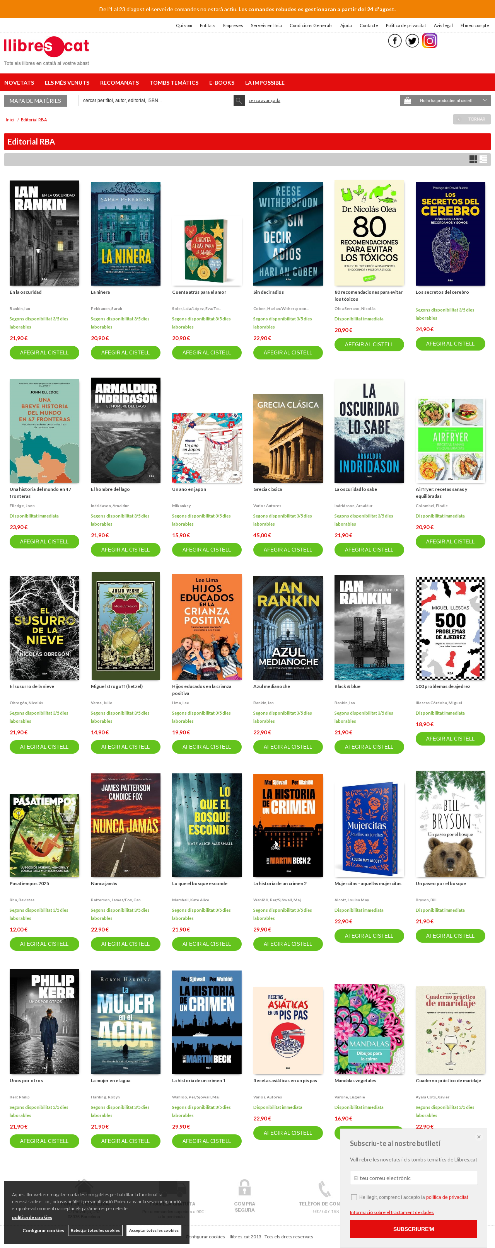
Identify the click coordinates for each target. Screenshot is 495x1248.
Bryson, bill (426, 899)
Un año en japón (189, 489)
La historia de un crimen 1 (198, 1080)
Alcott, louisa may (352, 899)
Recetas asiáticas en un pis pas (285, 1080)
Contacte (369, 25)
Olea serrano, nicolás (355, 308)
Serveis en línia (266, 25)
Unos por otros (26, 1080)
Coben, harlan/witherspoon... (281, 308)
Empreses (233, 25)
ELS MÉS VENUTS (68, 82)
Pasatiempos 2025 (29, 883)
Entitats (207, 25)
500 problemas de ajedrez (443, 686)
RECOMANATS (120, 82)
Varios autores (267, 505)
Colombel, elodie (432, 505)
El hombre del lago (110, 489)
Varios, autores (267, 1097)
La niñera (100, 292)
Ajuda (346, 25)
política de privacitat (447, 1197)
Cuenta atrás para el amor (199, 292)
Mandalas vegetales (355, 1080)
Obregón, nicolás (26, 702)
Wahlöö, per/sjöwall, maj (277, 899)
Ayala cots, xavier (432, 1097)
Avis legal (443, 25)
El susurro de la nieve (32, 686)
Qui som (184, 25)
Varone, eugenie (350, 1097)
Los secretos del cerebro (442, 292)
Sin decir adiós (268, 292)
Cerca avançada (264, 100)
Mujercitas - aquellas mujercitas (368, 883)
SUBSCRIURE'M (413, 1229)
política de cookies (32, 1217)
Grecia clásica (267, 489)
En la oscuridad (25, 292)
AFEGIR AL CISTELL (44, 353)
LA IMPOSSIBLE (265, 82)
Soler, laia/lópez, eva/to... (196, 308)
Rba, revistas (22, 899)
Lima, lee (180, 702)
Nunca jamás (104, 883)
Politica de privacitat (406, 25)
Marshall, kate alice (190, 899)
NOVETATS (20, 82)
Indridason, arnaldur (110, 505)
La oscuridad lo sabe (356, 489)
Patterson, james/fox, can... (117, 899)
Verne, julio (102, 702)
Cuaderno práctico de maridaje (448, 1080)
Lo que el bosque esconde (199, 883)
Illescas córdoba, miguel (439, 702)
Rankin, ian (20, 308)
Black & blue (347, 686)
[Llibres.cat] (46, 60)
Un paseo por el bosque (441, 883)
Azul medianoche (271, 686)
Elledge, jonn (22, 505)
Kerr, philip (20, 1097)
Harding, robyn (105, 1097)
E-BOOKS (223, 82)
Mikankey (181, 505)
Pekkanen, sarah (106, 308)
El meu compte (475, 25)
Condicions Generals (311, 25)
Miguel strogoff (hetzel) (117, 686)
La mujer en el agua (110, 1080)
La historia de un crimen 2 (280, 883)
